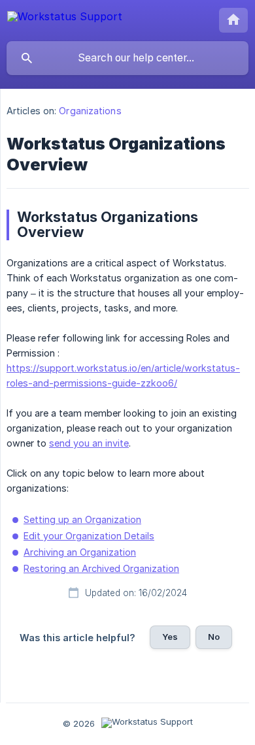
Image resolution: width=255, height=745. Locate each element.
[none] (64, 19)
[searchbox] (127, 58)
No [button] (214, 636)
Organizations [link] (90, 110)
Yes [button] (170, 636)
